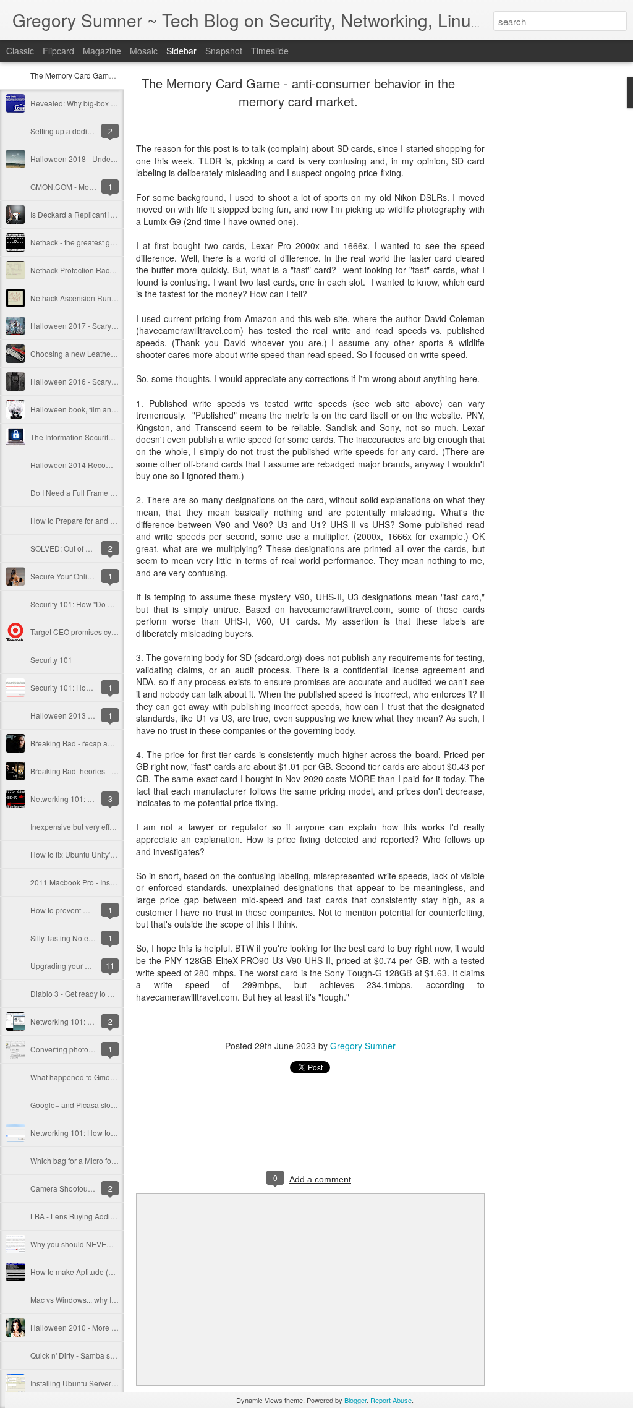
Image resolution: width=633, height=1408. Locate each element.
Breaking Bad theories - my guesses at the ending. (114, 771)
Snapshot (223, 51)
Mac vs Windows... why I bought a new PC (100, 1299)
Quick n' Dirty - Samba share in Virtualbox (99, 1355)
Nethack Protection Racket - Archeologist (99, 270)
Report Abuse (391, 1400)
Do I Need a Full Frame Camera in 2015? (99, 492)
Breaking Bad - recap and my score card (97, 743)
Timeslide (270, 51)
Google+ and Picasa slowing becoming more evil (112, 1104)
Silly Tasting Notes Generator (79, 937)
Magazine (102, 51)
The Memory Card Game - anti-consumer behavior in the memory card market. (298, 92)
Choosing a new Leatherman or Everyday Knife (109, 353)
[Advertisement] (552, 275)
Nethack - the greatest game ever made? (98, 242)
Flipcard (58, 51)
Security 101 (51, 659)
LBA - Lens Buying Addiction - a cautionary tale (109, 1216)
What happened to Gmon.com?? (84, 1077)
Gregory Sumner (363, 1045)
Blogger (355, 1400)
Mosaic (144, 51)
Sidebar (181, 51)
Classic (20, 51)
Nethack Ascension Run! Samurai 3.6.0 (96, 297)
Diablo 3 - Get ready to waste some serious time (110, 993)
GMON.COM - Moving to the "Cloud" (90, 186)
